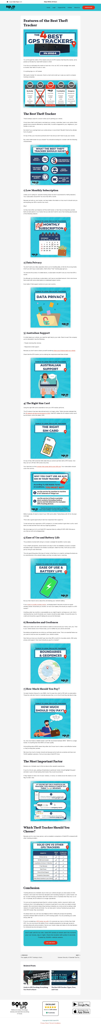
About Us (77, 7)
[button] (88, 7)
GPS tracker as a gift (42, 921)
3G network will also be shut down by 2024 (38, 413)
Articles (70, 7)
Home (48, 7)
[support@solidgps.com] (14, 2)
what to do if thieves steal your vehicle (64, 350)
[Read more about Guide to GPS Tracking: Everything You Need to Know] (37, 977)
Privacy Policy (45, 1023)
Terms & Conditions (55, 1023)
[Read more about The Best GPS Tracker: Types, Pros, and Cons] (64, 977)
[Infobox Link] (81, 1004)
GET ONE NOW (50, 942)
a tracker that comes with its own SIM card (49, 466)
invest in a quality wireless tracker (36, 604)
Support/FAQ (61, 7)
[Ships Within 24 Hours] (50, 2)
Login (53, 7)
